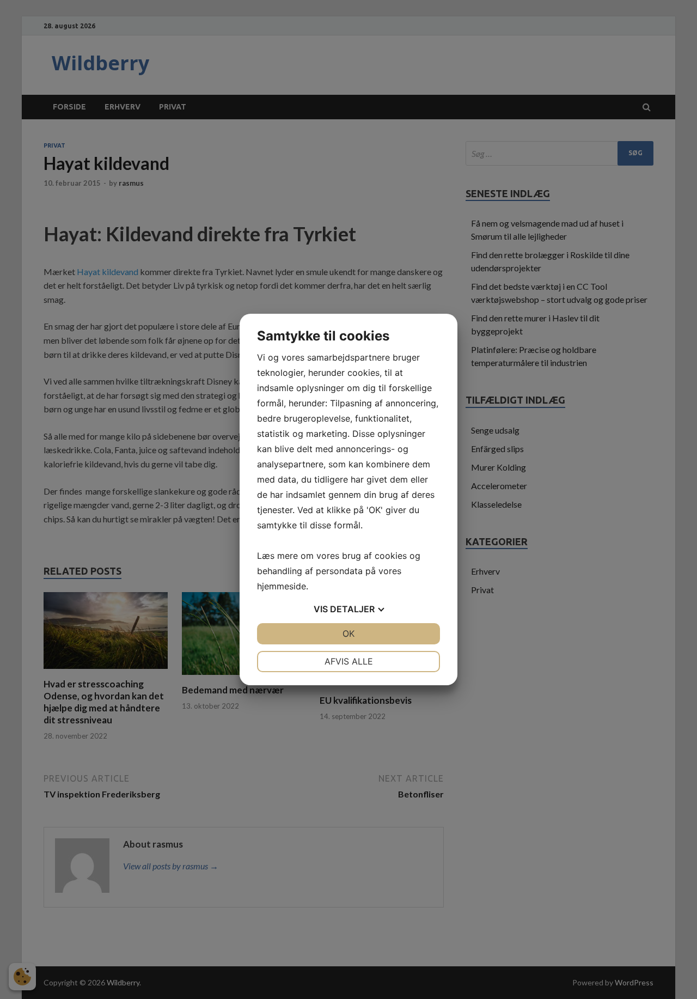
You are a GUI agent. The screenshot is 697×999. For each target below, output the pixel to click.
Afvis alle (349, 661)
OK (348, 633)
